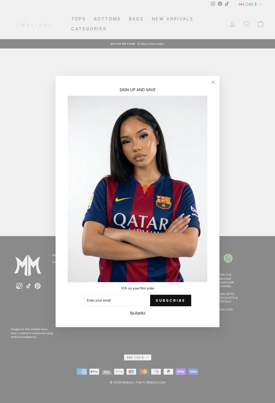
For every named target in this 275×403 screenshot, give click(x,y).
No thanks (137, 313)
